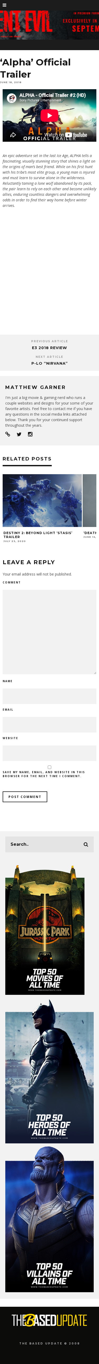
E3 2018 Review (49, 347)
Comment (12, 582)
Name (8, 681)
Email (8, 709)
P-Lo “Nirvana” (49, 363)
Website (10, 738)
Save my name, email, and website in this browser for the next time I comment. (44, 774)
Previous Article (49, 341)
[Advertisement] (49, 274)
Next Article (49, 357)
